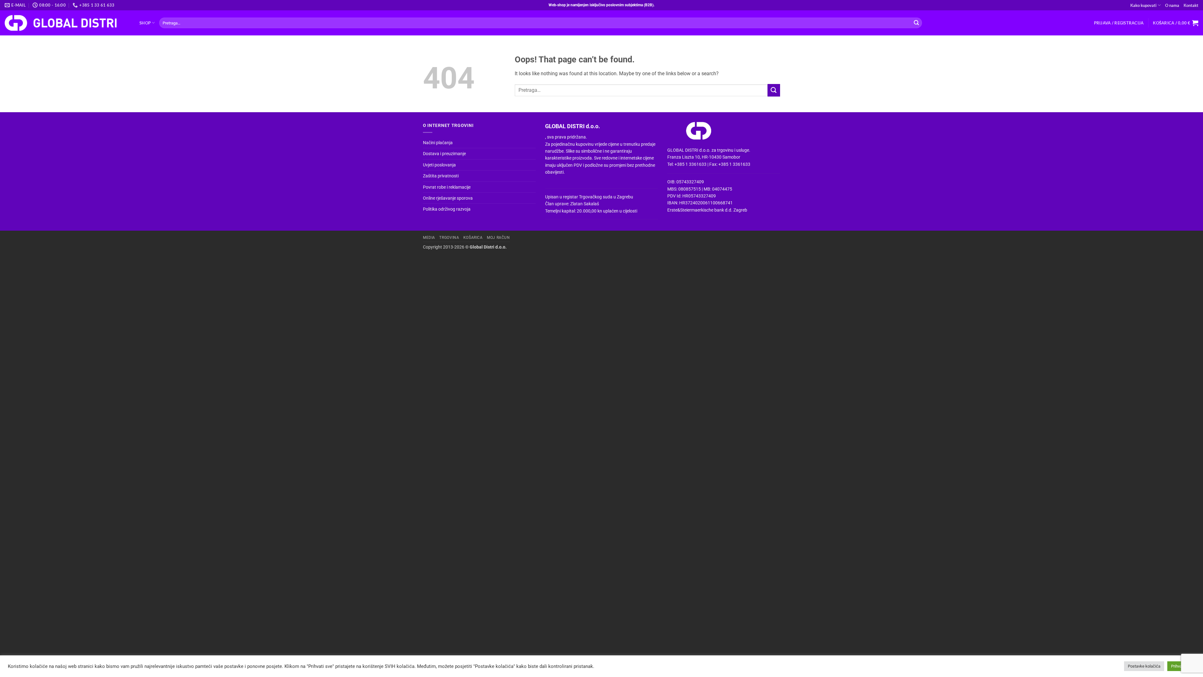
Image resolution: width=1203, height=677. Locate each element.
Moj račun (498, 237)
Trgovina (449, 237)
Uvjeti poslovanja (439, 164)
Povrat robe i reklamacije (447, 187)
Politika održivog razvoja (447, 209)
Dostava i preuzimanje (444, 153)
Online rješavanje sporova (448, 198)
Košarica (473, 237)
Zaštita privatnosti (441, 175)
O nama (1172, 5)
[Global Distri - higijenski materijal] (67, 22)
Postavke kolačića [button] (1144, 666)
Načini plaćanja (438, 142)
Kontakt (1191, 5)
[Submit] (916, 23)
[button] (1119, 23)
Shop (145, 22)
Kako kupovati (1143, 5)
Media (429, 237)
